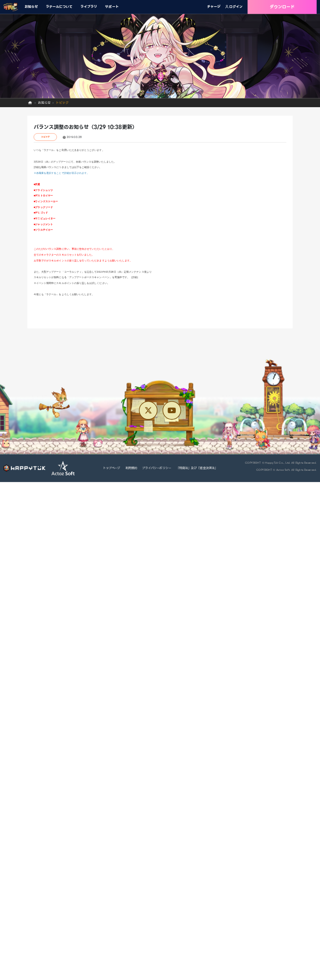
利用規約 (131, 468)
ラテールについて (59, 7)
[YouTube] (171, 410)
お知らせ (31, 7)
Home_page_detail (30, 102)
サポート (111, 7)
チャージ (213, 7)
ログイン (235, 7)
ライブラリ (88, 7)
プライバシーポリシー (156, 468)
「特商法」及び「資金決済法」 (197, 468)
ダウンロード (282, 7)
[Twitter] (148, 410)
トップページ (111, 468)
